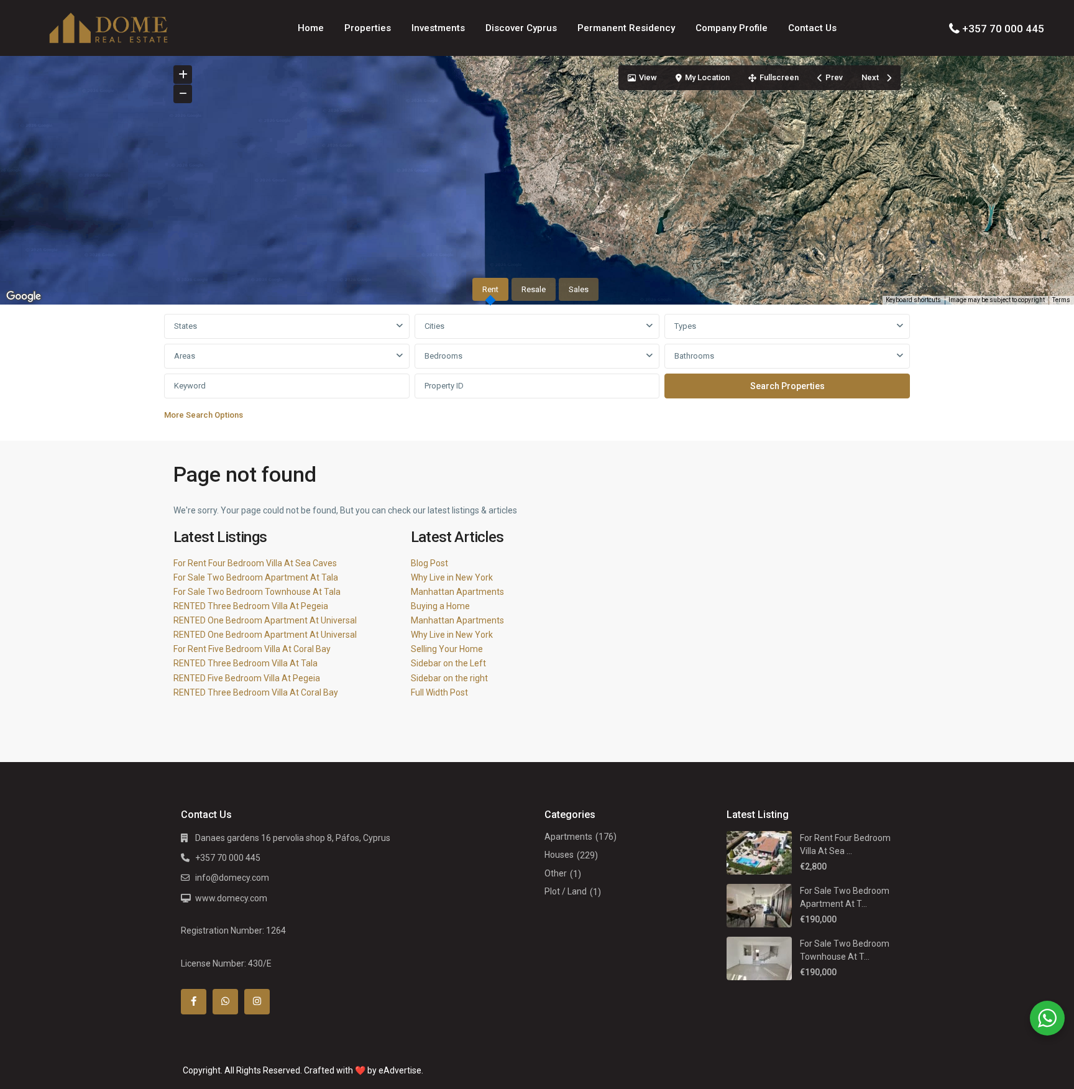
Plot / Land (565, 891)
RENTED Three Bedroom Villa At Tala (245, 663)
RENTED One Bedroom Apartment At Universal (265, 620)
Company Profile (731, 28)
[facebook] (193, 1001)
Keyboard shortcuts (913, 299)
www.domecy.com (231, 898)
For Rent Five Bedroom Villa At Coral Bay (252, 649)
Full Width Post (439, 692)
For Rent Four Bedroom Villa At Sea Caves (255, 563)
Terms (1061, 299)
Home (311, 28)
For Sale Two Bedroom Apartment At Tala (255, 577)
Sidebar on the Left (448, 663)
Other (555, 873)
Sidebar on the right (449, 678)
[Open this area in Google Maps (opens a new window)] (23, 296)
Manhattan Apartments (457, 592)
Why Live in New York (452, 577)
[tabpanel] (537, 370)
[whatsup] (225, 1001)
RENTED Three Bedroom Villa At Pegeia (250, 606)
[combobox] (287, 326)
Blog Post (429, 563)
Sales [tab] (579, 289)
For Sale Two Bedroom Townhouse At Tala (257, 592)
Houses (559, 855)
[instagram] (257, 1001)
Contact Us (812, 28)
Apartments (568, 837)
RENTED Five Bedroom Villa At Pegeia (246, 678)
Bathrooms (694, 356)
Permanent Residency (626, 28)
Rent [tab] (490, 289)
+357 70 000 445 (1003, 28)
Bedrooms (443, 356)
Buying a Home (440, 606)
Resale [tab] (533, 289)
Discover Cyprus (521, 28)
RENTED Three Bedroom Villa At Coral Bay (255, 692)
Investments (438, 28)
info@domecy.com (232, 878)
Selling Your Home (447, 649)
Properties (367, 28)
